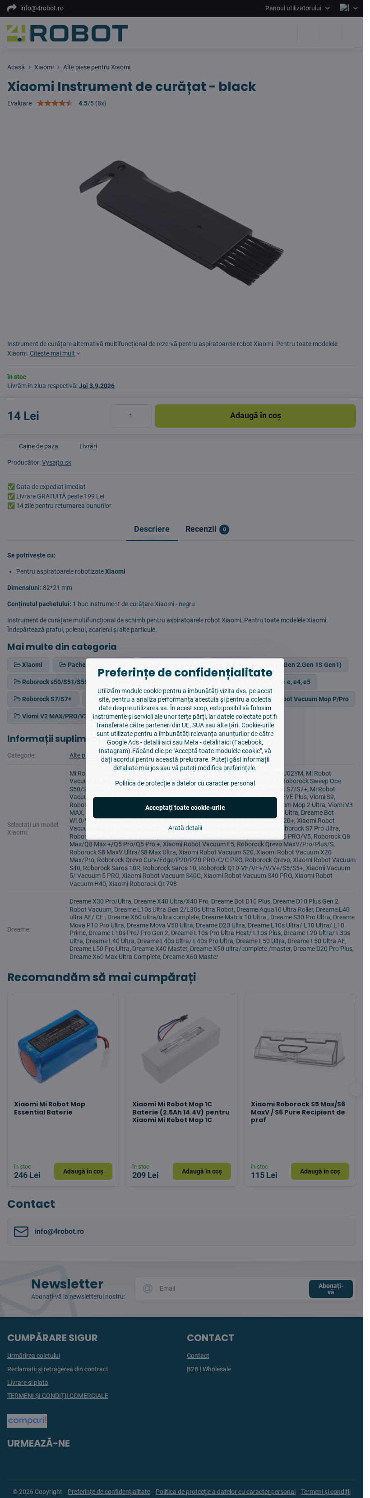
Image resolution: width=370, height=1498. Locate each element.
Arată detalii (185, 827)
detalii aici (157, 742)
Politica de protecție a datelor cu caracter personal (185, 783)
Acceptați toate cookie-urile (185, 807)
